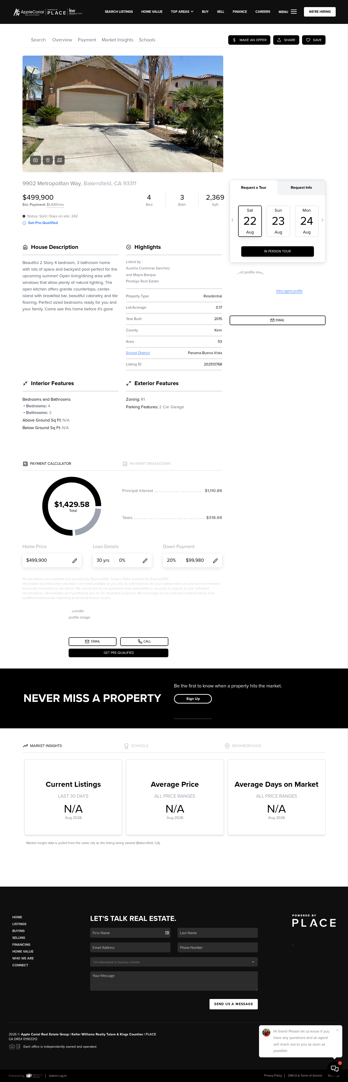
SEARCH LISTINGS (119, 12)
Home (17, 917)
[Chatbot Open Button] (334, 1068)
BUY (205, 12)
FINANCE (240, 12)
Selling (18, 938)
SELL (220, 12)
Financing (21, 945)
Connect (20, 965)
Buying (18, 931)
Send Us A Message (233, 1004)
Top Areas (180, 12)
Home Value (151, 12)
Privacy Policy (273, 1076)
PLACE (151, 1034)
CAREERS (262, 12)
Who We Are (23, 958)
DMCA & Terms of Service (305, 1076)
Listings (19, 924)
